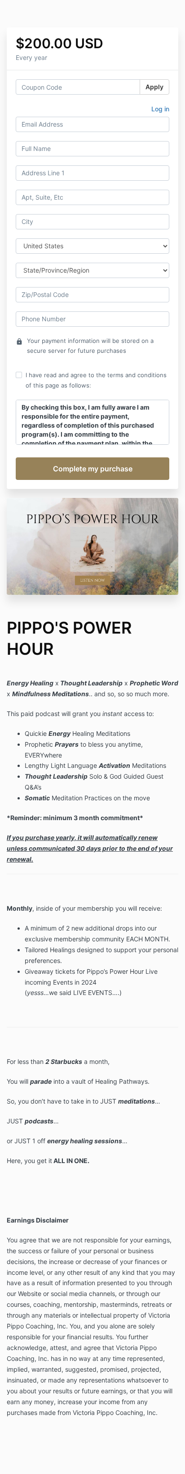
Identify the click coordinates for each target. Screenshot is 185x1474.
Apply (154, 87)
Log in (160, 109)
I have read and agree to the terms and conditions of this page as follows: (96, 379)
